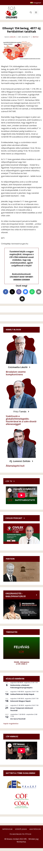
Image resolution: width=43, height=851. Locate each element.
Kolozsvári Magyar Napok (20, 701)
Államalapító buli (15, 465)
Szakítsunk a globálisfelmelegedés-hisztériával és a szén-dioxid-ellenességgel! (21, 420)
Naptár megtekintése (10, 723)
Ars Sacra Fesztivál (17, 719)
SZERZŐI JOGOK (21, 829)
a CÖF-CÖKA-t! (21, 664)
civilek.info (12, 37)
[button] (30, 12)
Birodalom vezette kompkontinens (16, 373)
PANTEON (10, 559)
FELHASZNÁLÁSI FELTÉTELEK (20, 834)
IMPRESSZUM (7, 829)
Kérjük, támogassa (21, 662)
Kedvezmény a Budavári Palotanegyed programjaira (21, 686)
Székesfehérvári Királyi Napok (22, 694)
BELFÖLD (35, 37)
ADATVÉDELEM (35, 829)
